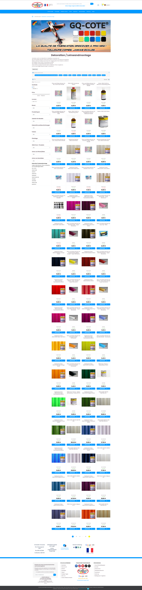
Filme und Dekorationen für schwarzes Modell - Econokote (73, 365)
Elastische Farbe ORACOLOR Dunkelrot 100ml (88, 252)
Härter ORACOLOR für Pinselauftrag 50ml (73, 112)
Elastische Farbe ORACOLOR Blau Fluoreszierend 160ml (58, 449)
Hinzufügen (57, 108)
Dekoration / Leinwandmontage (39, 163)
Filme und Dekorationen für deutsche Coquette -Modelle (58, 196)
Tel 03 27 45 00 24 (65, 549)
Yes (35, 101)
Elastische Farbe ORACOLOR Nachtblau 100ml (88, 449)
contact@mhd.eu (65, 548)
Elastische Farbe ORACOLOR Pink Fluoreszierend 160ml (58, 308)
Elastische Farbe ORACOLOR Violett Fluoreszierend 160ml (88, 196)
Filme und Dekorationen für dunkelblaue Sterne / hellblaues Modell (88, 112)
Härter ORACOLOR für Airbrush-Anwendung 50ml (103, 84)
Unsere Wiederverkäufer (67, 577)
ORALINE (90, 75)
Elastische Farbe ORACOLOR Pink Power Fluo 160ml (88, 308)
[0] (102, 5)
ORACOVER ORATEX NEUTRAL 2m (103, 392)
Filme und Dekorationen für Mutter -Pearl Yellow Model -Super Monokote (103, 280)
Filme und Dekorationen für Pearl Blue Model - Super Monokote (103, 308)
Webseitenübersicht (99, 570)
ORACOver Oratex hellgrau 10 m (73, 505)
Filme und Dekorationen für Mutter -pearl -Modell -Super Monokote (73, 280)
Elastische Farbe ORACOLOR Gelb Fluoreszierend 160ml (88, 337)
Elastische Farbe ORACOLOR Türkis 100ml (58, 224)
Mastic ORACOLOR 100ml (103, 111)
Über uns (63, 575)
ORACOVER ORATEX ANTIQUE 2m (103, 505)
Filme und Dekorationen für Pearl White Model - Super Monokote (73, 308)
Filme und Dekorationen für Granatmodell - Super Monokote (73, 224)
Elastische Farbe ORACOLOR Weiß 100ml (73, 168)
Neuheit (35, 88)
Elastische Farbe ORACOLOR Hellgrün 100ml (88, 392)
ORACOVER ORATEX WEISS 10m (73, 476)
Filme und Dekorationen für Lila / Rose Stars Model (58, 84)
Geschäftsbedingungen (100, 565)
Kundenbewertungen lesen (83, 580)
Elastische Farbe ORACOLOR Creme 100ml (103, 168)
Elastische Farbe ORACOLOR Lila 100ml (58, 505)
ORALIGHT (79, 75)
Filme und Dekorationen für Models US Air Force (88, 168)
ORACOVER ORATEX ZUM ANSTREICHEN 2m (103, 420)
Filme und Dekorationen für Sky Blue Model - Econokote (103, 336)
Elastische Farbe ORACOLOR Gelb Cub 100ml (58, 336)
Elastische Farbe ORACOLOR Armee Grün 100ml (88, 224)
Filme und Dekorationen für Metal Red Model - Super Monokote (103, 252)
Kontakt (96, 567)
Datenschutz (97, 568)
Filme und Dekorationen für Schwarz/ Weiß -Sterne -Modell (88, 140)
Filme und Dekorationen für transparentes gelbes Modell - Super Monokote (73, 252)
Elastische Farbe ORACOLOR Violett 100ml (88, 476)
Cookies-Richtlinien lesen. (83, 588)
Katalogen (64, 570)
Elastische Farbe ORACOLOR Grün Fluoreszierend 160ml (58, 393)
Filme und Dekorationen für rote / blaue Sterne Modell (58, 140)
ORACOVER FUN (84, 75)
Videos (63, 572)
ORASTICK (74, 75)
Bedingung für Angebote (100, 575)
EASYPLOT (103, 75)
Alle (33, 87)
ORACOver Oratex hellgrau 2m (103, 476)
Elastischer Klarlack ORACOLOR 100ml (73, 140)
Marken (63, 568)
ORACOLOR (99, 75)
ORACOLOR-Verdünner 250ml (73, 84)
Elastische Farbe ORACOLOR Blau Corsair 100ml (58, 252)
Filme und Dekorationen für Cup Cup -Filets (103, 224)
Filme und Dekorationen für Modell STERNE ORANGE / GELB (58, 112)
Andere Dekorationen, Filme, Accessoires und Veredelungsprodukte (46, 75)
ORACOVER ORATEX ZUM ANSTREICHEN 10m (73, 448)
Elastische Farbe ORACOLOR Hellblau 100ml (58, 476)
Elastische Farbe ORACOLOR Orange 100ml (88, 505)
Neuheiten (64, 565)
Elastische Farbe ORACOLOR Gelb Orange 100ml (59, 365)
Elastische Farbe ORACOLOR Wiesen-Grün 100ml (58, 421)
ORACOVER (65, 75)
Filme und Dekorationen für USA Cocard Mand (58, 168)
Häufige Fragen (65, 574)
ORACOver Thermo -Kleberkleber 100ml (103, 364)
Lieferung (97, 574)
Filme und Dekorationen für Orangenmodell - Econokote (73, 337)
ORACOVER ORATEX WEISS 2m (103, 448)
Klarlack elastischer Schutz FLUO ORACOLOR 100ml (103, 140)
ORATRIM (94, 75)
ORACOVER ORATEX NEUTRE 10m (73, 420)
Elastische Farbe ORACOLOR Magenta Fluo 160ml (73, 196)
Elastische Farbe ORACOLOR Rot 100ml (88, 280)
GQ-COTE (60, 75)
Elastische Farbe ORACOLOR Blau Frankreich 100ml (88, 421)
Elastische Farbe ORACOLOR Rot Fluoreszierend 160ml (58, 280)
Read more (35, 69)
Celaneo (45, 583)
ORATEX (70, 75)
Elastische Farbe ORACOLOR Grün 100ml (88, 364)
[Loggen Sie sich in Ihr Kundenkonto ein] (98, 5)
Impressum (97, 572)
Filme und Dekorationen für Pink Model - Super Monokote (103, 196)
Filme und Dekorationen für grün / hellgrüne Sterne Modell (88, 84)
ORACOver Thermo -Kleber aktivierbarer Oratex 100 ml (73, 392)
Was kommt (64, 567)
